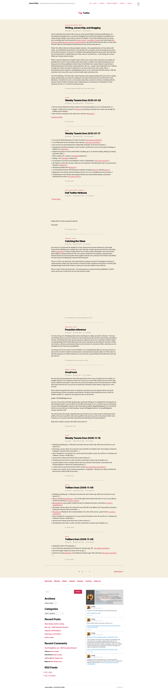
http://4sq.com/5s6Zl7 (102, 161)
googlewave (84, 317)
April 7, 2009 (78, 375)
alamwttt (79, 109)
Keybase (80, 581)
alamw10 (64, 149)
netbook (71, 229)
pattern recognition (112, 3)
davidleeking (67, 553)
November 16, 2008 (79, 441)
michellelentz (58, 503)
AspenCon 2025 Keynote (53, 630)
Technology (81, 190)
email (76, 317)
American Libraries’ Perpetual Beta (73, 42)
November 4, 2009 (79, 195)
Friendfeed (90, 40)
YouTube (88, 581)
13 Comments (88, 375)
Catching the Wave (75, 241)
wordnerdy (57, 512)
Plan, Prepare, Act (57, 658)
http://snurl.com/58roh (109, 553)
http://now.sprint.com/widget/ (95, 467)
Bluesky (57, 581)
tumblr (85, 88)
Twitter (78, 40)
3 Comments (90, 195)
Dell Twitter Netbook (76, 192)
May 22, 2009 (78, 332)
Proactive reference (75, 329)
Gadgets (75, 190)
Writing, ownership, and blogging (82, 27)
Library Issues (68, 327)
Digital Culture (69, 25)
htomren (106, 170)
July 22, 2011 (78, 30)
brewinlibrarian (67, 499)
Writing (81, 25)
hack (71, 426)
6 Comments (88, 30)
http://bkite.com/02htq (101, 548)
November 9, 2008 (79, 490)
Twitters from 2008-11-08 (79, 539)
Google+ (84, 40)
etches (56, 499)
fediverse (97, 581)
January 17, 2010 (79, 136)
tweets (68, 121)
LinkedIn (72, 581)
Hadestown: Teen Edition (53, 634)
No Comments (90, 103)
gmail (68, 426)
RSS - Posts (48, 672)
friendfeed (69, 360)
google (73, 88)
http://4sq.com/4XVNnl (93, 140)
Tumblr (97, 40)
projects (122, 3)
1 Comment (88, 244)
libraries (74, 360)
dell (68, 229)
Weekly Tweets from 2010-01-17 (82, 133)
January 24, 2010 (79, 103)
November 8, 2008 (79, 542)
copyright (69, 88)
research (101, 3)
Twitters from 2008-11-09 (79, 487)
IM (88, 317)
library (77, 360)
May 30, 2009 (78, 244)
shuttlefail (75, 156)
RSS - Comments (50, 675)
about (94, 3)
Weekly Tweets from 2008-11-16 (82, 438)
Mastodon (48, 581)
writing (92, 88)
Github (64, 581)
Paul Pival (48, 648)
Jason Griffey (34, 3)
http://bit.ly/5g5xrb (74, 177)
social (82, 88)
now (90, 3)
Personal (75, 25)
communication (70, 317)
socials (129, 3)
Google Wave (59, 251)
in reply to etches (72, 501)
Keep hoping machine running (54, 624)
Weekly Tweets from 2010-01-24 (83, 100)
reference (82, 360)
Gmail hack (71, 372)
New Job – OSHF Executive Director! (56, 627)
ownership (78, 88)
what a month (49, 637)
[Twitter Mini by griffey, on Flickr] (84, 208)
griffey (69, 30)
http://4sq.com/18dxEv (92, 142)
